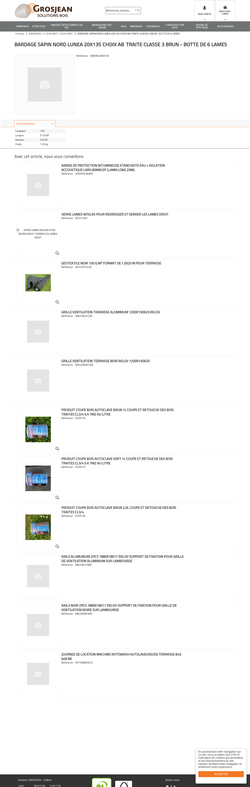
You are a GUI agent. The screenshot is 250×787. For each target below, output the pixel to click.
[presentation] (35, 123)
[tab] (34, 123)
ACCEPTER (221, 774)
